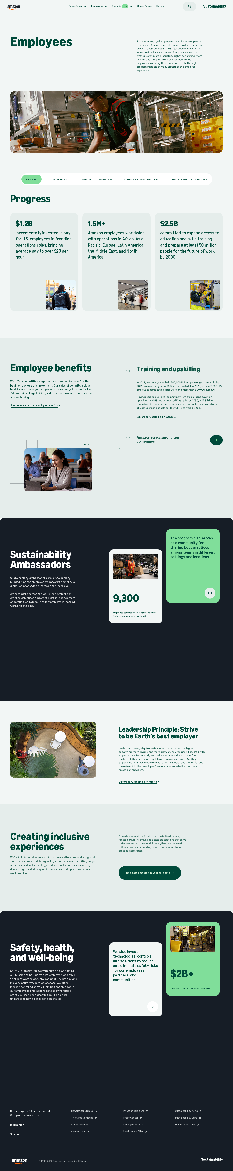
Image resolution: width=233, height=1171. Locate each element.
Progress (33, 179)
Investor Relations (136, 1110)
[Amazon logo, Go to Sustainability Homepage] (13, 6)
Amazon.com (80, 1131)
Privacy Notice (133, 1124)
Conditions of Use (135, 1131)
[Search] (189, 6)
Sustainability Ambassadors (97, 179)
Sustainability (214, 6)
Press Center (133, 1117)
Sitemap (16, 1134)
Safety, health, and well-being (189, 179)
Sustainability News (188, 1110)
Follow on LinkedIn (187, 1124)
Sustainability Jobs (188, 1117)
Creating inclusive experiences (142, 179)
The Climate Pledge (84, 1117)
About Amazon (82, 1124)
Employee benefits (59, 179)
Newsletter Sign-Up (84, 1110)
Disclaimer (17, 1124)
